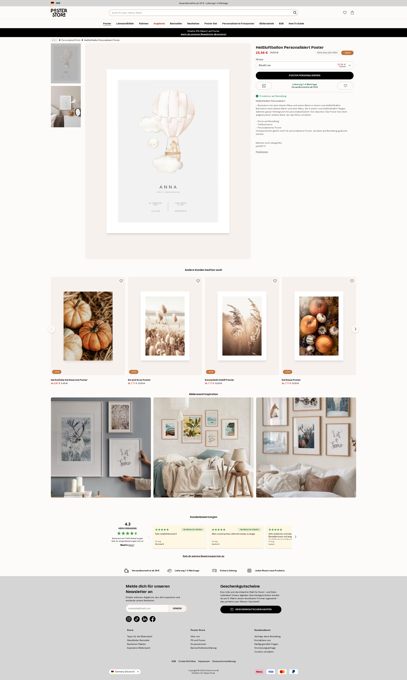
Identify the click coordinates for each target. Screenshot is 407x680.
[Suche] (295, 13)
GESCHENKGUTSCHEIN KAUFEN (253, 609)
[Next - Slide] (355, 329)
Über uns (195, 636)
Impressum (204, 661)
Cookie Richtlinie (187, 661)
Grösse (259, 59)
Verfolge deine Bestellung (267, 636)
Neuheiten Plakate (136, 644)
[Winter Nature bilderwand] (101, 447)
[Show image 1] (66, 63)
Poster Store (210, 670)
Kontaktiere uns (262, 640)
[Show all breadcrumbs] (54, 40)
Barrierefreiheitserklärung (204, 647)
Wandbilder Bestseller (138, 640)
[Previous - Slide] (51, 329)
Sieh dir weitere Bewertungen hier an (203, 556)
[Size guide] (264, 86)
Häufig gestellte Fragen (266, 644)
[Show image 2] (66, 106)
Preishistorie (262, 152)
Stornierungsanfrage (265, 647)
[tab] (344, 13)
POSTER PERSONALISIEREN (304, 75)
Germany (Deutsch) (125, 671)
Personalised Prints (71, 40)
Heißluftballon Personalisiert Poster (102, 40)
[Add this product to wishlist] (345, 86)
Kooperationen (198, 644)
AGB (174, 661)
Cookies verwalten (264, 651)
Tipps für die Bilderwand (139, 636)
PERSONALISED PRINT (327, 52)
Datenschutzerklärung (224, 661)
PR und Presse (198, 640)
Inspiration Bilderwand (138, 647)
